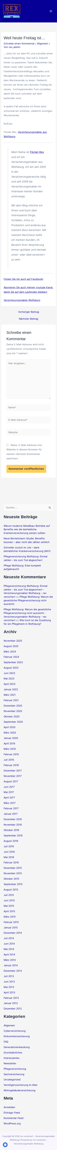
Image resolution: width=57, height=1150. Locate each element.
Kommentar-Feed (13, 1118)
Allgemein (42, 43)
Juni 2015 (9, 900)
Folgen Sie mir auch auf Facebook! (23, 279)
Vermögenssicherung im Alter (21, 1084)
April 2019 (9, 743)
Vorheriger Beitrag (28, 312)
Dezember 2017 (13, 770)
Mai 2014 (9, 949)
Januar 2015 (11, 927)
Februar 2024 (11, 656)
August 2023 (11, 667)
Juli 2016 (9, 846)
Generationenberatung (17, 1047)
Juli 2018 (9, 759)
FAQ (6, 1041)
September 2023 (13, 662)
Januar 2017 (11, 813)
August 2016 (11, 840)
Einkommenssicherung (17, 1036)
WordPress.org (12, 1123)
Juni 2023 (9, 673)
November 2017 (13, 776)
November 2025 (13, 640)
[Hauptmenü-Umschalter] (51, 11)
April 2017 (9, 797)
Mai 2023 (9, 678)
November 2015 (13, 873)
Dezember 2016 (13, 819)
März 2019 (10, 748)
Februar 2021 (11, 700)
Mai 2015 (9, 905)
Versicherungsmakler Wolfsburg (22, 300)
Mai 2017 (9, 792)
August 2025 (11, 646)
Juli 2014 (9, 938)
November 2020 (13, 711)
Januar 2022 (11, 689)
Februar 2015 (11, 922)
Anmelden (9, 1107)
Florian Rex (37, 152)
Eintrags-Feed (12, 1112)
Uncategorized (12, 1079)
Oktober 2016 (11, 830)
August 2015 (11, 889)
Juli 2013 (9, 976)
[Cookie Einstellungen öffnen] (5, 1146)
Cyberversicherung (15, 1030)
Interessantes (11, 1057)
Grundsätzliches (13, 1052)
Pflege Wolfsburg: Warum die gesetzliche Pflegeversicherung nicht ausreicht (28, 600)
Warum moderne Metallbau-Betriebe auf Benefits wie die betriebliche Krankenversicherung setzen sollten (27, 529)
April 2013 (9, 992)
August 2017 (11, 781)
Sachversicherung (14, 1074)
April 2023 (9, 683)
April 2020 (9, 727)
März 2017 (9, 802)
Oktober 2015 (11, 878)
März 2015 (10, 916)
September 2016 (13, 835)
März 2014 (10, 959)
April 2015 (9, 911)
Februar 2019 (11, 754)
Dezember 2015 (13, 867)
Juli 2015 (9, 895)
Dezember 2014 (13, 932)
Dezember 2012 (13, 1008)
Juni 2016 (9, 851)
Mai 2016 (9, 857)
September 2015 (13, 884)
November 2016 (13, 824)
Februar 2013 (11, 997)
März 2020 (10, 732)
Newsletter (10, 1063)
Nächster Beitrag (28, 319)
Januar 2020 (11, 738)
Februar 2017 (11, 808)
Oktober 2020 (11, 716)
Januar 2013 (11, 1003)
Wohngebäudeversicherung (19, 1090)
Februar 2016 (11, 862)
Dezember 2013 (13, 970)
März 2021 (10, 694)
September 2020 (13, 721)
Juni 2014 (9, 943)
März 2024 (10, 651)
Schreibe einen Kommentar (19, 43)
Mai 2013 (9, 987)
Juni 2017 (9, 786)
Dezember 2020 (13, 705)
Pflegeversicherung (15, 1068)
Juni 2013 (9, 981)
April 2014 (9, 954)
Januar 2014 (11, 965)
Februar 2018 (11, 765)
